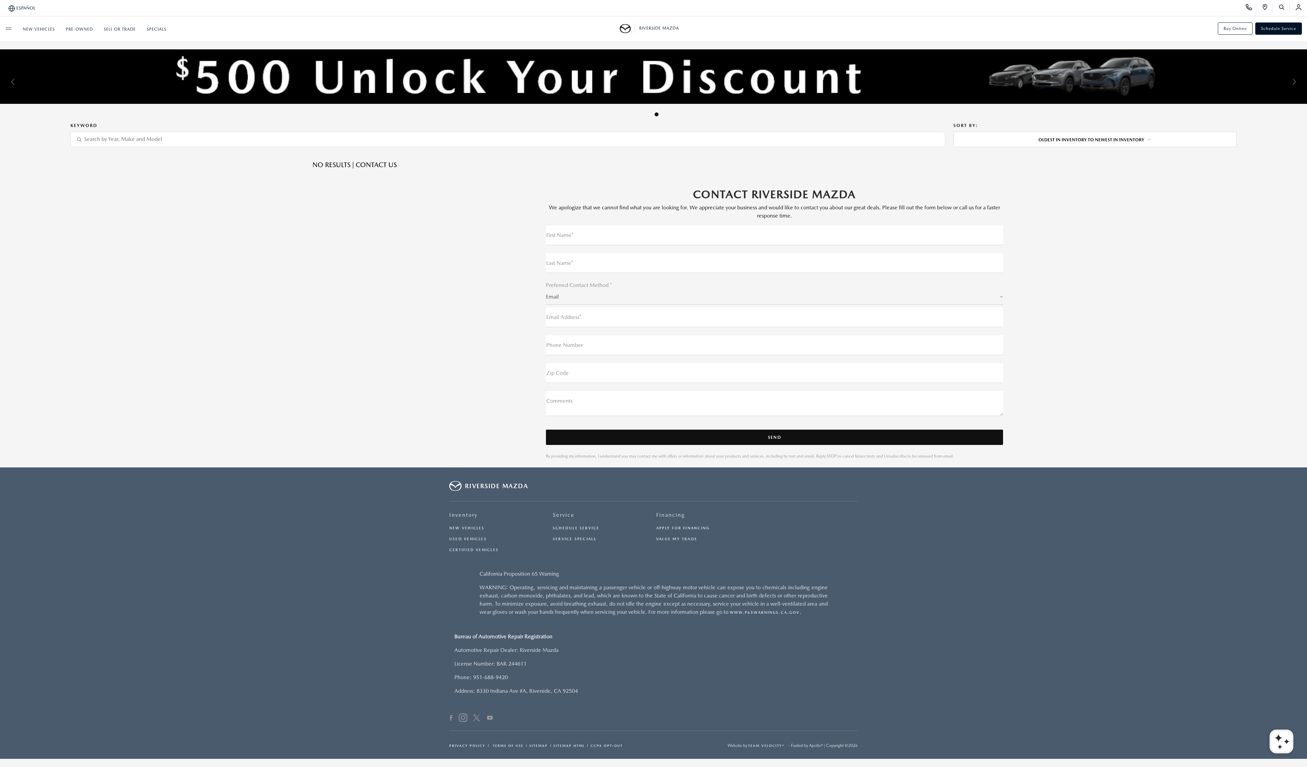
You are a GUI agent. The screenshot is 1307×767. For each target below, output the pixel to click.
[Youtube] (490, 718)
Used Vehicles (468, 539)
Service (564, 515)
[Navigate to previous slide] (5, 82)
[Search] (1284, 8)
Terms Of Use (507, 746)
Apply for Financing (683, 528)
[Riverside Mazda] (627, 28)
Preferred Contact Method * (579, 285)
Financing (670, 515)
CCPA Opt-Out (607, 746)
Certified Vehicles (474, 550)
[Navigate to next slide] (1302, 82)
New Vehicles (467, 528)
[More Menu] (8, 28)
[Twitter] (476, 718)
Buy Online (1235, 28)
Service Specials (575, 539)
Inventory (463, 515)
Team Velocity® (766, 746)
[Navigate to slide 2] (656, 114)
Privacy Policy (467, 746)
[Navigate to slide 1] (649, 114)
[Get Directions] (1267, 8)
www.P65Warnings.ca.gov (765, 612)
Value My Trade (676, 539)
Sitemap (538, 746)
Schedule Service (1278, 28)
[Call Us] (1251, 8)
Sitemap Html (569, 746)
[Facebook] (451, 718)
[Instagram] (463, 718)
